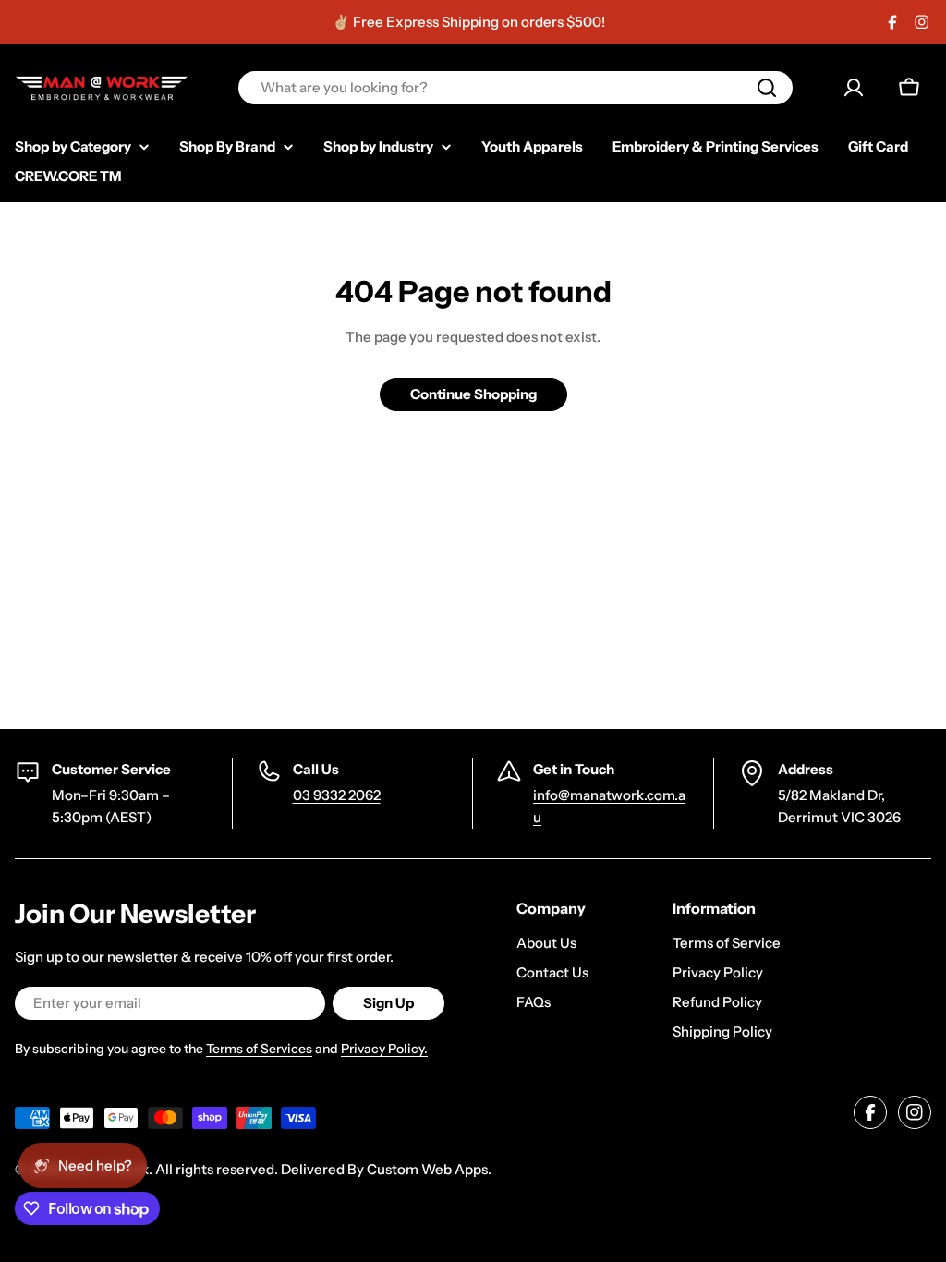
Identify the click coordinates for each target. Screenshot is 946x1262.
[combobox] (515, 87)
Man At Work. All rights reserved (169, 1169)
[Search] (767, 88)
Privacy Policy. (384, 1048)
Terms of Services (259, 1048)
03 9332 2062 (337, 795)
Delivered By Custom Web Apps (384, 1169)
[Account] (854, 88)
